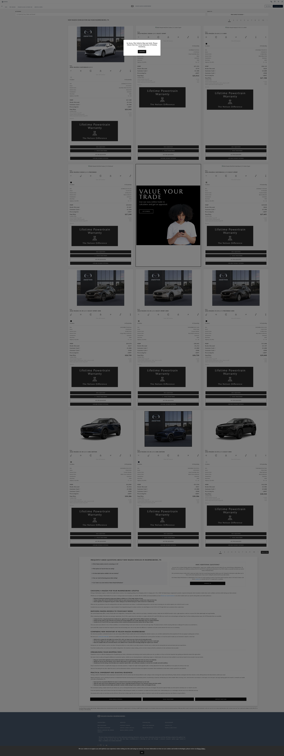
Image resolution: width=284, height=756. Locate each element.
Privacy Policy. (201, 748)
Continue (142, 51)
